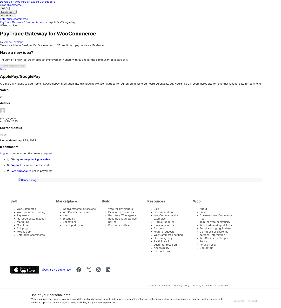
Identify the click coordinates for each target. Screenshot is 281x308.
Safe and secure (21, 171)
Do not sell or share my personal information (214, 233)
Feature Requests (36, 22)
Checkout (23, 225)
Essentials (69, 218)
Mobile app (24, 231)
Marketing (23, 221)
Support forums (163, 251)
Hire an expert (30, 1)
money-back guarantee (35, 159)
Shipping (22, 228)
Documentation (163, 212)
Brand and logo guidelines (216, 228)
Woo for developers (120, 208)
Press (203, 212)
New (65, 215)
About (203, 208)
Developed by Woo (74, 225)
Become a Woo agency (122, 215)
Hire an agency (163, 238)
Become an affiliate (120, 225)
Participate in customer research (165, 243)
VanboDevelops (13, 42)
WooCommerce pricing (31, 212)
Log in (4, 153)
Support (16, 165)
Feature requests (164, 231)
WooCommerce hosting (168, 234)
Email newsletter (164, 225)
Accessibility (161, 247)
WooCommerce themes (77, 212)
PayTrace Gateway (11, 22)
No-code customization (31, 218)
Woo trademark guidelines (216, 225)
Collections (69, 221)
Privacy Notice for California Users (211, 285)
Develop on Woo (10, 1)
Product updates (164, 221)
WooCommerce (26, 208)
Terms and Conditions (158, 285)
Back (3, 69)
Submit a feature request (13, 66)
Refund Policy (208, 244)
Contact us (206, 247)
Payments (23, 215)
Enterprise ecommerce (31, 234)
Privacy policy (181, 285)
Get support (47, 1)
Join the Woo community (215, 221)
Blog (156, 208)
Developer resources (121, 212)
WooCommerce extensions (79, 208)
